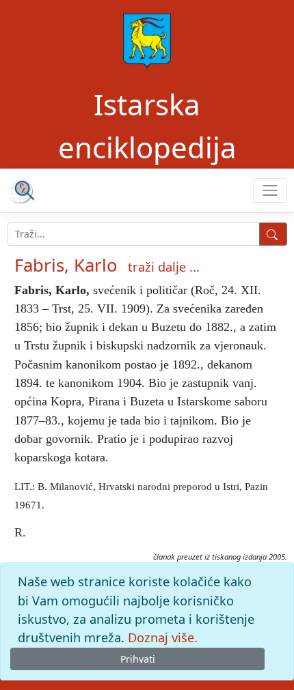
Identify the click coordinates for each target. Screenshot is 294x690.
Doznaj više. (163, 637)
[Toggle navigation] (269, 190)
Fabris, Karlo (66, 265)
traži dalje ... (164, 267)
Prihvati (137, 658)
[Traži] (273, 234)
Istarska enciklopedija (147, 126)
